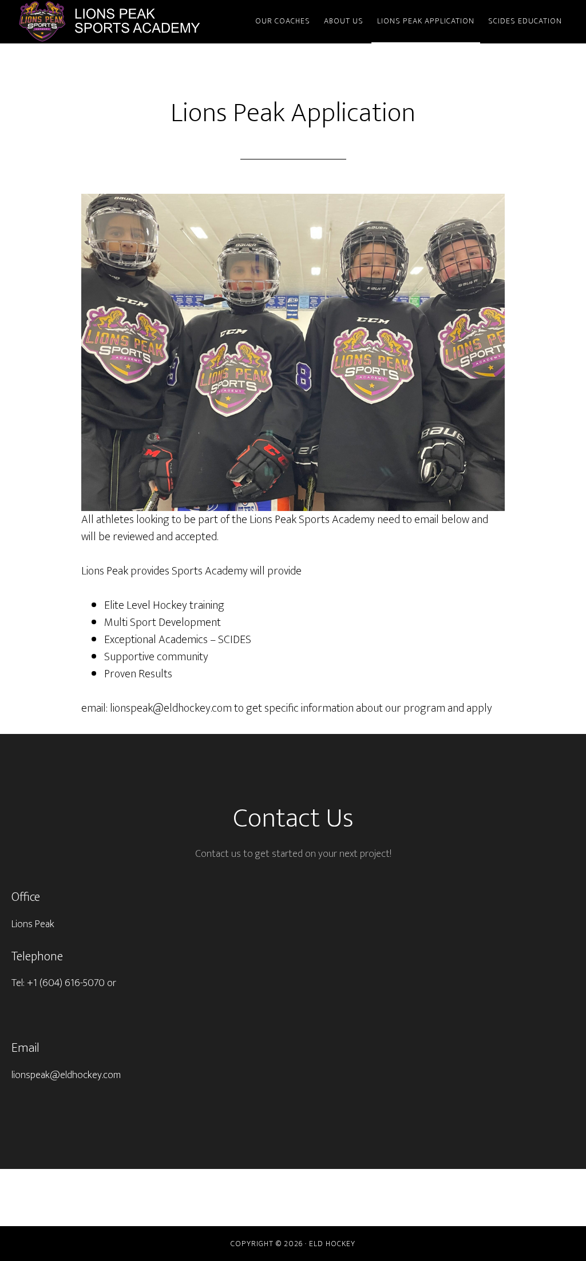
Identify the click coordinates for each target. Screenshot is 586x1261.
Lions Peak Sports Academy (121, 21)
